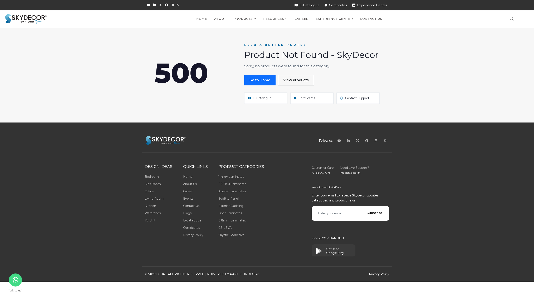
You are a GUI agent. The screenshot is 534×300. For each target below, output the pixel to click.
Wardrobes (153, 213)
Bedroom (152, 177)
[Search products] (511, 19)
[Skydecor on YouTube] (148, 5)
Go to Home (259, 80)
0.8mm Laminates (232, 220)
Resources (274, 19)
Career (302, 19)
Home (201, 19)
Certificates (338, 5)
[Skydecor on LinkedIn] (154, 5)
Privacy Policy (193, 235)
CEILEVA (225, 228)
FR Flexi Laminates (232, 184)
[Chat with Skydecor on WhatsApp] (178, 5)
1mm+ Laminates (231, 177)
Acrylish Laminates (232, 191)
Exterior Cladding (230, 206)
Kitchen (150, 206)
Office (149, 191)
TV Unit (150, 220)
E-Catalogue (310, 5)
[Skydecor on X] (160, 5)
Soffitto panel (228, 198)
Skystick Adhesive (231, 235)
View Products (296, 80)
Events (188, 198)
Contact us (191, 206)
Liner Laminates (230, 213)
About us (190, 184)
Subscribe (375, 213)
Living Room (154, 198)
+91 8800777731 (321, 172)
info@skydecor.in (350, 172)
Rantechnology (244, 274)
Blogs (187, 213)
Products (243, 19)
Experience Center (372, 5)
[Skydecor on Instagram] (172, 5)
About (220, 19)
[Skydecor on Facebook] (166, 5)
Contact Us (371, 19)
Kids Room (153, 184)
